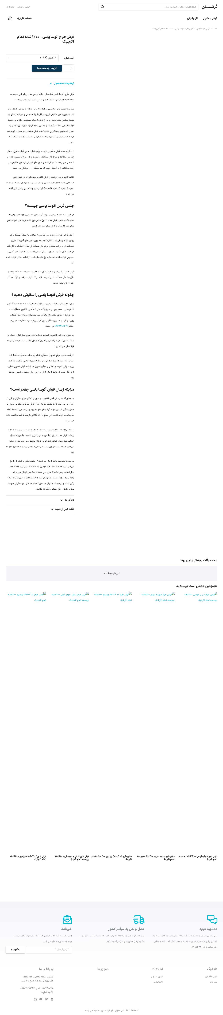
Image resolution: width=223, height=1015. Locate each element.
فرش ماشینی (23, 7)
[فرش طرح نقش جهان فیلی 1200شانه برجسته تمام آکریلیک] (68, 594)
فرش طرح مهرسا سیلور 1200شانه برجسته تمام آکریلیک (156, 858)
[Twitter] (46, 999)
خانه (215, 28)
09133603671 (61, 326)
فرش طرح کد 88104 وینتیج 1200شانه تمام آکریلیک (111, 858)
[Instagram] (35, 999)
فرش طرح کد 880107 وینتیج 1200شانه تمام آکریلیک (28, 858)
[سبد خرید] (10, 18)
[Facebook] (52, 999)
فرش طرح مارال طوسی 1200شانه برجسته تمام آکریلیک (198, 858)
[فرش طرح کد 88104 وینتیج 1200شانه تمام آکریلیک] (111, 594)
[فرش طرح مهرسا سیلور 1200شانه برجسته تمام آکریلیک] (154, 594)
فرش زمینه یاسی (203, 28)
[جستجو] (102, 7)
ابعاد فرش (69, 58)
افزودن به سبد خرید (47, 68)
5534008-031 (198, 947)
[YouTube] (41, 999)
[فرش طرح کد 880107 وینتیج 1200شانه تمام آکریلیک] (26, 594)
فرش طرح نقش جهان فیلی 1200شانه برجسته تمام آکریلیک (72, 858)
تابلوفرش (10, 7)
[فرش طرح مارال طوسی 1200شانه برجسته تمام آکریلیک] (197, 594)
